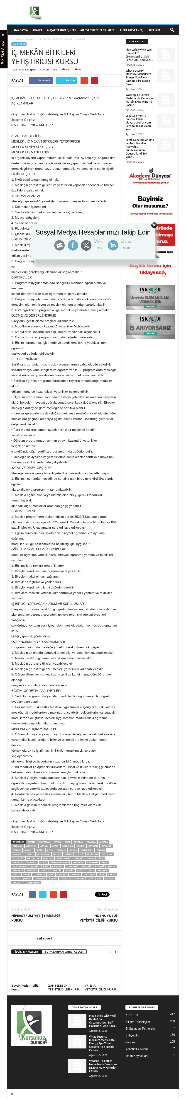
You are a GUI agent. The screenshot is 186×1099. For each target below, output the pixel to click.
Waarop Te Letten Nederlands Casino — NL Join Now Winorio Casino (139, 100)
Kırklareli (72, 866)
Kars (104, 862)
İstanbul (31, 862)
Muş (91, 870)
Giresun (48, 858)
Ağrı (67, 841)
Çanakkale (87, 850)
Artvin (44, 846)
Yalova (109, 878)
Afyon (57, 841)
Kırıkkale (57, 866)
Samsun (75, 874)
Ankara (103, 841)
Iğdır (101, 858)
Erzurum (107, 854)
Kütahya (18, 870)
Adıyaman (44, 841)
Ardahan (31, 846)
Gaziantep (33, 858)
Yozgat (17, 882)
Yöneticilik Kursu (136, 1049)
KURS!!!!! (131, 1015)
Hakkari (78, 858)
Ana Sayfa (20, 30)
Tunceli (79, 878)
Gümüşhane (63, 858)
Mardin (57, 870)
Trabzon (65, 878)
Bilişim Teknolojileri (138, 1022)
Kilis (45, 866)
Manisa (45, 870)
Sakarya (61, 874)
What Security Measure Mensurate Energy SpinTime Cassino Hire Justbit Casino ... (138, 77)
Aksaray (78, 841)
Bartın (81, 846)
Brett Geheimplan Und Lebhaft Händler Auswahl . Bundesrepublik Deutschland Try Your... (140, 148)
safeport (31, 69)
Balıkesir (67, 846)
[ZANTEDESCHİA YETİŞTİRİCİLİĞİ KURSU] (64, 970)
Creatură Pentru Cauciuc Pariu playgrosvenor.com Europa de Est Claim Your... (138, 122)
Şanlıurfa (89, 874)
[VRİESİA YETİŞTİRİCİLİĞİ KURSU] (101, 970)
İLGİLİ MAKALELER (26, 951)
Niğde (16, 874)
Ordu (26, 874)
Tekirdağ (39, 878)
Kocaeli (99, 866)
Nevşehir (103, 870)
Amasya (91, 841)
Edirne (68, 854)
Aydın (55, 846)
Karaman (92, 862)
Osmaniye (39, 874)
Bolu (50, 850)
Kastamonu (20, 866)
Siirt (101, 874)
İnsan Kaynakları (136, 1056)
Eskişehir (18, 858)
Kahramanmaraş (60, 862)
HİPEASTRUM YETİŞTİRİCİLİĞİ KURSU (35, 917)
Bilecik (17, 850)
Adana (31, 841)
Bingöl (28, 850)
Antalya (17, 846)
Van (99, 878)
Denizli (29, 854)
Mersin (69, 870)
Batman (93, 846)
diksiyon (130, 1042)
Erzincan (92, 854)
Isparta (17, 862)
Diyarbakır (43, 854)
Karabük (78, 862)
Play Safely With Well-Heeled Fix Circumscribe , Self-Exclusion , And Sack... (140, 55)
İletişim (154, 30)
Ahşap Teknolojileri (61, 30)
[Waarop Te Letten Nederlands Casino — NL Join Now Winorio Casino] (166, 100)
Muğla (81, 870)
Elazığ (79, 854)
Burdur (61, 850)
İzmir (43, 862)
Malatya (32, 870)
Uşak (90, 878)
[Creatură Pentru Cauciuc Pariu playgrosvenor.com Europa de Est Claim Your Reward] (166, 121)
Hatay (90, 858)
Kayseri (35, 866)
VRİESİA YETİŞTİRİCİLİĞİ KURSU (101, 987)
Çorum (17, 854)
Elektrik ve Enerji (132, 30)
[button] (172, 30)
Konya (111, 866)
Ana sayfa (16, 39)
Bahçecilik (30, 39)
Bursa (73, 850)
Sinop (111, 874)
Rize (51, 874)
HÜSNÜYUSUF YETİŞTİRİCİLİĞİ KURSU (99, 917)
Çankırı (100, 850)
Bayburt (106, 846)
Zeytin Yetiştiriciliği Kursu (25, 987)
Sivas (16, 878)
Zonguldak (32, 882)
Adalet (37, 30)
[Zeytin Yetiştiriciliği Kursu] (27, 970)
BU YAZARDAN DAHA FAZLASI (64, 951)
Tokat (52, 878)
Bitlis (40, 850)
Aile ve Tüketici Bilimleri (97, 30)
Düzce (57, 854)
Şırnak (26, 878)
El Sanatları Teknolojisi (140, 1028)
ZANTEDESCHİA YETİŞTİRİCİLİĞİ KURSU (64, 987)
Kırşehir (86, 866)
